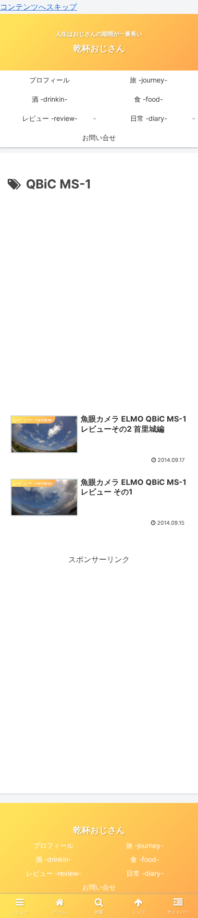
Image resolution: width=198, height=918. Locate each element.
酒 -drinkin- (53, 859)
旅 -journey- (144, 845)
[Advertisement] (99, 299)
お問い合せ (99, 887)
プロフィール (53, 845)
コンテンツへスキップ (38, 7)
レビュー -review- (53, 873)
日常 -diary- (144, 873)
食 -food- (144, 859)
